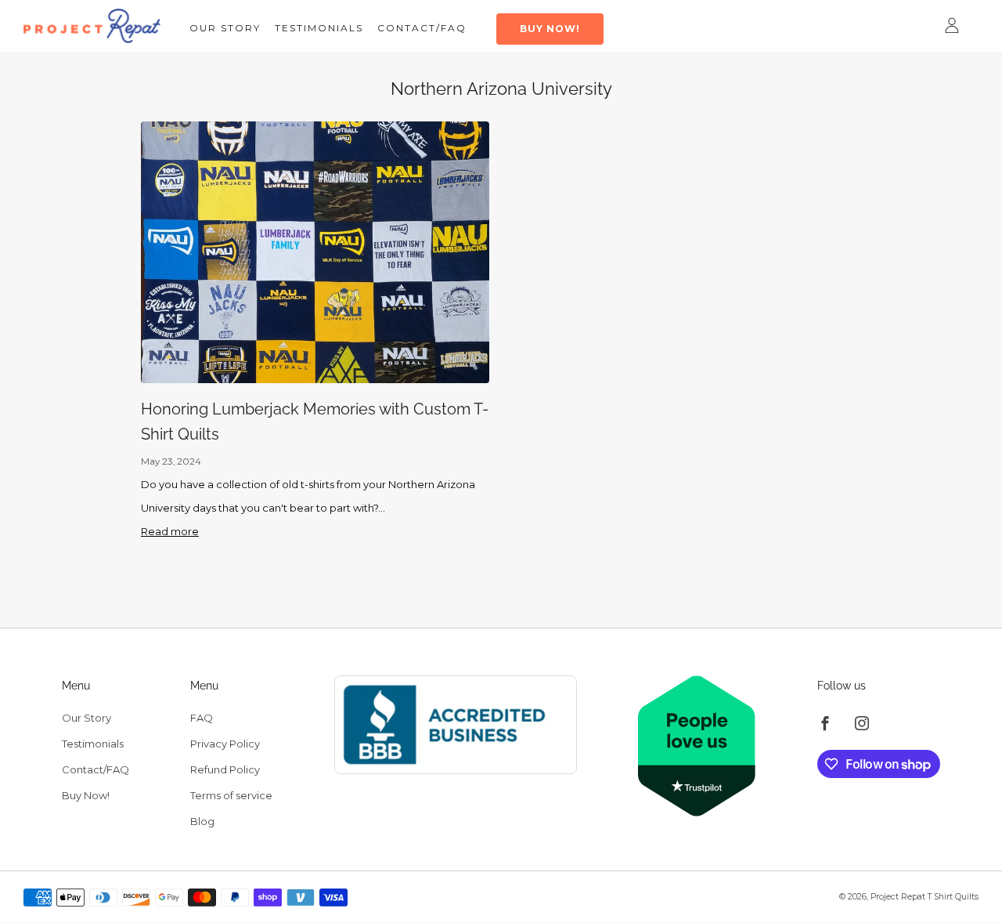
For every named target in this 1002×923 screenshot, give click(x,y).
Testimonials (319, 28)
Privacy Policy (225, 743)
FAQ (201, 717)
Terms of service (231, 795)
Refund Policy (225, 769)
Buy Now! (550, 28)
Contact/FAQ (422, 28)
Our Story (225, 28)
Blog (202, 821)
